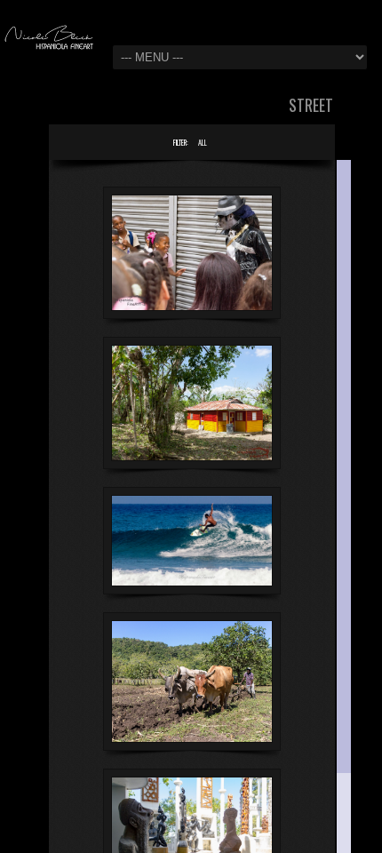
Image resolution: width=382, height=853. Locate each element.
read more (180, 290)
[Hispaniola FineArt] (49, 38)
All (202, 142)
